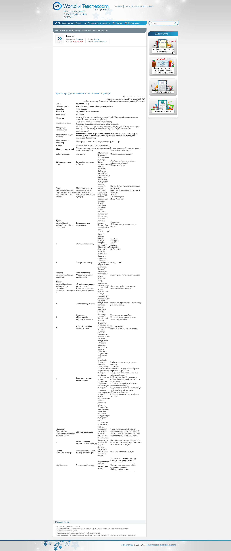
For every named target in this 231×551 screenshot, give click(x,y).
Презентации (133, 23)
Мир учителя (127, 545)
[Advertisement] (100, 69)
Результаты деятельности (99, 23)
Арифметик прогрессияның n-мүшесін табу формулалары (78, 533)
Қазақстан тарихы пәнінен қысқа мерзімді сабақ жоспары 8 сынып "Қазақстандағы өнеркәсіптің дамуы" (96, 535)
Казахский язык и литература (95, 30)
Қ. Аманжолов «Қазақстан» (67, 531)
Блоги (127, 6)
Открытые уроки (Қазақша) (68, 30)
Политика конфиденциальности (161, 545)
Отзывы (149, 6)
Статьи (119, 23)
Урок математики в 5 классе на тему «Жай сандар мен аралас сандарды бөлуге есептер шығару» (93, 528)
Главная (118, 6)
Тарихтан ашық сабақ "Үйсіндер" (69, 526)
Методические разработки (69, 23)
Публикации (138, 6)
